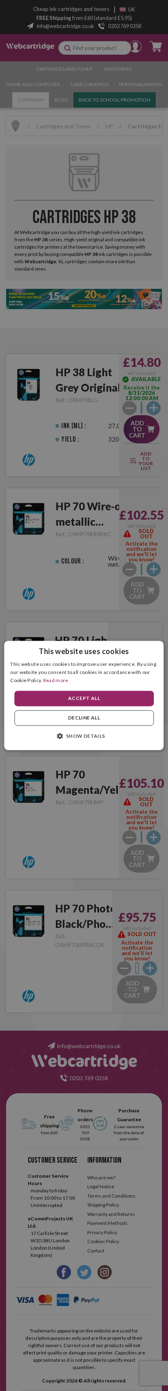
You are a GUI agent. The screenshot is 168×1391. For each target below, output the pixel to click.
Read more (56, 680)
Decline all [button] (84, 718)
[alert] (84, 695)
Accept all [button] (84, 698)
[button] (84, 736)
